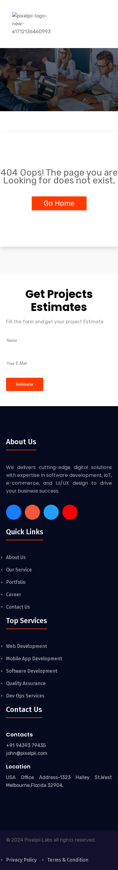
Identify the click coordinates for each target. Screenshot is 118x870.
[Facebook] (13, 512)
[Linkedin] (51, 512)
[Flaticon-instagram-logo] (32, 512)
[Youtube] (69, 512)
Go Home (59, 203)
